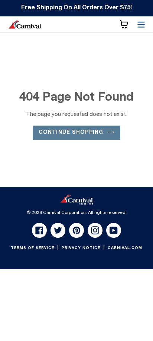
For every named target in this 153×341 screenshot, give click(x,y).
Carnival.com (125, 248)
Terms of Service (33, 248)
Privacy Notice (82, 248)
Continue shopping (71, 132)
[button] (124, 24)
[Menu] (141, 24)
